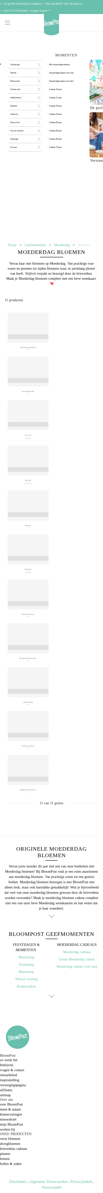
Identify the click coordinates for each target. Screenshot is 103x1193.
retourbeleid (8, 1075)
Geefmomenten (35, 245)
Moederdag (62, 245)
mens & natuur (10, 1109)
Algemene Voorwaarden (48, 1181)
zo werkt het (9, 1060)
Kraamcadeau (26, 986)
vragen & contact (12, 1070)
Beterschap (26, 972)
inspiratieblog (9, 1080)
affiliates (6, 1090)
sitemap (5, 1095)
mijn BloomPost (11, 1124)
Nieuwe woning (26, 979)
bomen (5, 1159)
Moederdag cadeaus (76, 952)
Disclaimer (17, 1181)
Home (12, 245)
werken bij (7, 1129)
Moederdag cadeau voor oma (76, 966)
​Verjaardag (26, 964)
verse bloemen (10, 1139)
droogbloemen (10, 1144)
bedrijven (6, 1065)
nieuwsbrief (8, 1119)
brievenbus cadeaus (13, 1149)
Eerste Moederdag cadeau (77, 959)
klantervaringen (11, 1114)
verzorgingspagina (13, 1085)
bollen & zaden (11, 1164)
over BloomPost (11, 1104)
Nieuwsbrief (51, 1187)
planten (5, 1154)
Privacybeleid (81, 1181)
